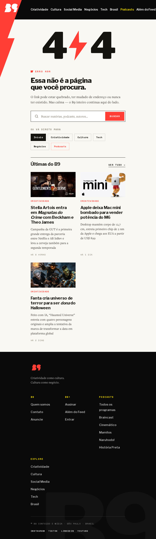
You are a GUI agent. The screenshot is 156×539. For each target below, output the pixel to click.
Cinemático (107, 425)
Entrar (69, 419)
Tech (103, 9)
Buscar (115, 116)
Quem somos (40, 404)
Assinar (70, 404)
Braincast (106, 417)
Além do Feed (75, 412)
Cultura (56, 9)
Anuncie (37, 419)
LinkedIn (67, 531)
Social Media (73, 9)
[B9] (11, 9)
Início (38, 137)
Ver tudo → (116, 165)
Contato (37, 412)
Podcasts (127, 9)
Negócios (91, 9)
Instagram (38, 531)
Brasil (114, 9)
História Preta (109, 447)
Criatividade (39, 9)
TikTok (53, 531)
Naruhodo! (107, 440)
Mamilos (105, 432)
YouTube (82, 531)
